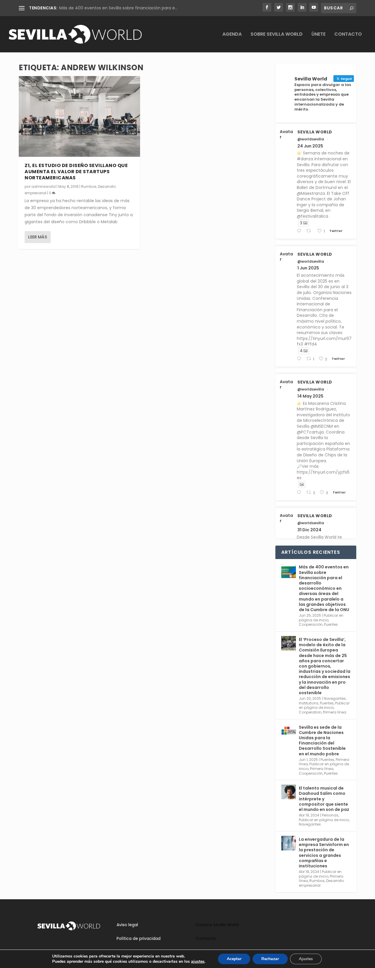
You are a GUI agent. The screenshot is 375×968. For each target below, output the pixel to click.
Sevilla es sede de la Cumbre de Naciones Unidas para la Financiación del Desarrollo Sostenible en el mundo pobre (322, 740)
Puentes (331, 624)
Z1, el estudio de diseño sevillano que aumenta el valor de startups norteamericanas (76, 171)
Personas (330, 815)
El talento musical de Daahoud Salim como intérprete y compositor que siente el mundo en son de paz (324, 798)
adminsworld (43, 186)
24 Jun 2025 (310, 146)
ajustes (197, 961)
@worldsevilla (310, 139)
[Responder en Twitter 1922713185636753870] (300, 492)
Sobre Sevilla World (276, 34)
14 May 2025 (310, 396)
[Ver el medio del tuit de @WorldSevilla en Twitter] (301, 484)
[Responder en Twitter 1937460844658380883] (300, 231)
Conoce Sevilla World (217, 925)
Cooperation (310, 712)
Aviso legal (127, 925)
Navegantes (335, 698)
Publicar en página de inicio (321, 618)
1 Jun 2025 (308, 268)
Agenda (232, 34)
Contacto (348, 34)
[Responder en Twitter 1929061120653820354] (300, 358)
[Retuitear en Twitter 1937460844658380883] (310, 231)
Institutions (308, 703)
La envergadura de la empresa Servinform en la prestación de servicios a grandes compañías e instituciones (324, 852)
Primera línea (334, 712)
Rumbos (88, 186)
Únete (318, 34)
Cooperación (311, 624)
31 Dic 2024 (309, 530)
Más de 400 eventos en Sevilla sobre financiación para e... (118, 8)
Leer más (37, 237)
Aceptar (234, 959)
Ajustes (306, 959)
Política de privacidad (139, 938)
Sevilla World (314, 132)
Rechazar (270, 959)
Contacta (206, 938)
